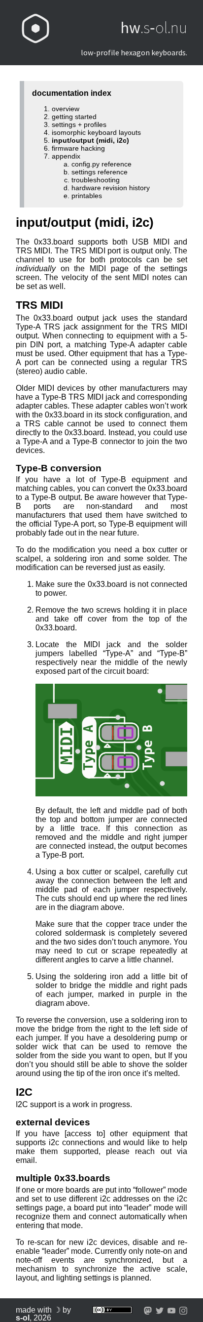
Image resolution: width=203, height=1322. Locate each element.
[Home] (35, 27)
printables (86, 196)
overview (65, 109)
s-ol (23, 1318)
